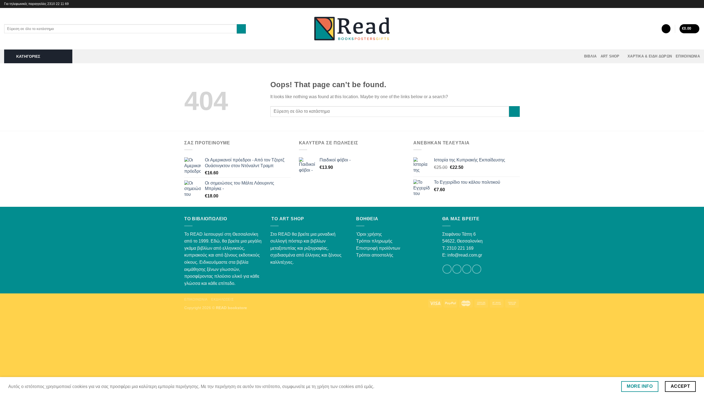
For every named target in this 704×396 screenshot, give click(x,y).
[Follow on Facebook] (692, 4)
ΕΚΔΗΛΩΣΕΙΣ (222, 299)
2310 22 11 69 (58, 4)
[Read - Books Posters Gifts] (352, 29)
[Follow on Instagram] (697, 4)
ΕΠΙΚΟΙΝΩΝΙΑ (688, 56)
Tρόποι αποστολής (374, 255)
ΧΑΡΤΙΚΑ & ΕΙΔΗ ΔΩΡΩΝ (650, 56)
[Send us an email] (466, 269)
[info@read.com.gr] (683, 4)
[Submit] (241, 29)
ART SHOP (610, 56)
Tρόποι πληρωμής (374, 241)
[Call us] (476, 269)
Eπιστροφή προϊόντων (378, 248)
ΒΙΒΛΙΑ (590, 56)
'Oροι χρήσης (369, 234)
